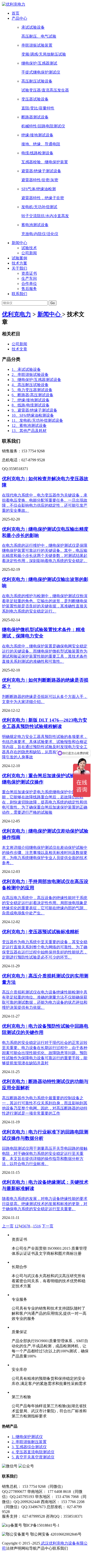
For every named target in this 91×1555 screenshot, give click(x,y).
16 (39, 1226)
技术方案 (19, 263)
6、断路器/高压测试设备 (32, 395)
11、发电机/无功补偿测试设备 (37, 420)
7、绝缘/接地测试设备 (31, 400)
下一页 (47, 1226)
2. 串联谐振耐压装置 (29, 1442)
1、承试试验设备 (26, 369)
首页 (15, 13)
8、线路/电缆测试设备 (31, 405)
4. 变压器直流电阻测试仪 (33, 1452)
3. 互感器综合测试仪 (29, 1447)
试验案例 (19, 258)
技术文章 (19, 349)
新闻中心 (19, 243)
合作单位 (29, 283)
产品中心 (19, 18)
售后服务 (29, 289)
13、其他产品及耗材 (29, 431)
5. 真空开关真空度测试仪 (33, 1457)
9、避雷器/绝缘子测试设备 (34, 410)
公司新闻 (29, 253)
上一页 (8, 1226)
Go (52, 303)
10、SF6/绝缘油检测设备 (33, 415)
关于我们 (19, 268)
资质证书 (29, 273)
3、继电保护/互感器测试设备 (36, 380)
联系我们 (19, 294)
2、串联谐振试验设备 (30, 374)
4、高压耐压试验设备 (30, 385)
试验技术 (29, 248)
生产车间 (29, 278)
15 (35, 1226)
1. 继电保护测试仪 (27, 1437)
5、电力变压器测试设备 (32, 390)
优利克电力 (16, 314)
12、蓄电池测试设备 (29, 425)
